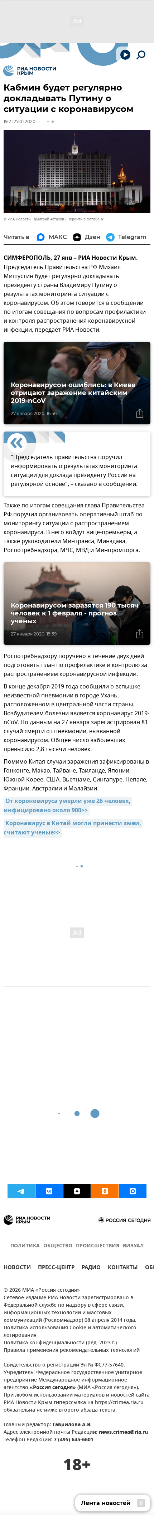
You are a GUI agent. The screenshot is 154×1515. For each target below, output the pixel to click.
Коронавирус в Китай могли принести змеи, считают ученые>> (73, 828)
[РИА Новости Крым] (29, 71)
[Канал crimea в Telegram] (21, 1191)
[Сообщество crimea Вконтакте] (49, 1191)
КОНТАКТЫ (123, 1268)
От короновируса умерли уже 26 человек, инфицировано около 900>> (68, 806)
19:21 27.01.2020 (19, 121)
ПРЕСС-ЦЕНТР (56, 1268)
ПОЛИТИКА (25, 1246)
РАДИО (91, 1268)
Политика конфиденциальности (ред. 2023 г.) (60, 1343)
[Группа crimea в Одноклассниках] (105, 1191)
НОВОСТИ (17, 1268)
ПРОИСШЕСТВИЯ (97, 1246)
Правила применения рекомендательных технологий (72, 1350)
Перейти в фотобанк (85, 219)
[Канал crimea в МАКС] (132, 1191)
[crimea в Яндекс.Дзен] (77, 1191)
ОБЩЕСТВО (57, 1246)
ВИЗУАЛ (133, 1246)
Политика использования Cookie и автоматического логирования (70, 1332)
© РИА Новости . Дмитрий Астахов (34, 219)
